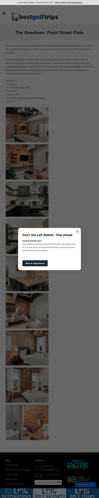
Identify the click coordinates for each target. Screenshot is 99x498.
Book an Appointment (35, 263)
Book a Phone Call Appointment (68, 2)
